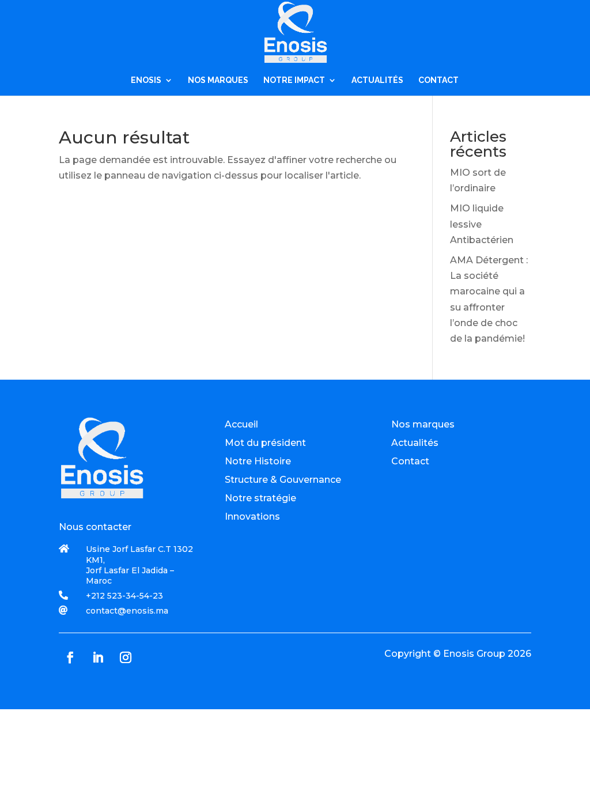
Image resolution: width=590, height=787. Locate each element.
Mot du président (265, 442)
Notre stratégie (260, 498)
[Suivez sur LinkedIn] (97, 657)
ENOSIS (146, 80)
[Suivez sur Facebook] (70, 657)
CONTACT (438, 80)
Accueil (241, 424)
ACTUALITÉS (377, 80)
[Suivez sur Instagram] (125, 657)
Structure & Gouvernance (283, 479)
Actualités (414, 442)
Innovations (252, 516)
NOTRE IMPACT (294, 80)
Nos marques (423, 424)
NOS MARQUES (218, 80)
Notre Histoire (258, 461)
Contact (410, 461)
